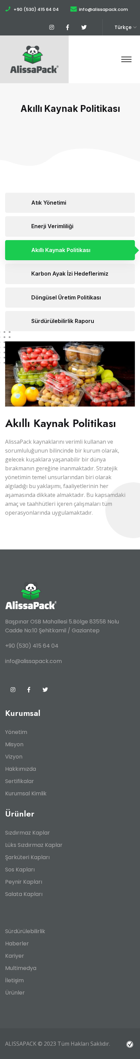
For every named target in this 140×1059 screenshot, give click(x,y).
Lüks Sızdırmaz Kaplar (34, 845)
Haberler (17, 943)
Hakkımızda (20, 769)
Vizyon (13, 757)
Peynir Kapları (23, 882)
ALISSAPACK (20, 1043)
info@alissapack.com (103, 9)
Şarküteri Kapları (27, 857)
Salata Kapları (23, 894)
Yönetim (16, 732)
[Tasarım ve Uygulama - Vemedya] (130, 1043)
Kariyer (14, 956)
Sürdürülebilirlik (25, 931)
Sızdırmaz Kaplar (27, 833)
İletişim (14, 980)
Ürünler (15, 993)
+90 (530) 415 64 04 (36, 9)
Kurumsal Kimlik (26, 793)
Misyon (14, 744)
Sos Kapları (20, 869)
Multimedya (20, 968)
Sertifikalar (19, 781)
